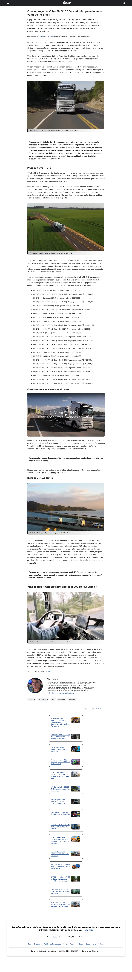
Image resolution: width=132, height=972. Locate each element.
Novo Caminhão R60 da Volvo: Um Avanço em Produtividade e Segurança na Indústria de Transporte (60, 722)
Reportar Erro (88, 709)
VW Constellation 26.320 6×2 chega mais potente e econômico (60, 789)
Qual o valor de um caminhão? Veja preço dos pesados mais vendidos (60, 904)
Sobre (82, 709)
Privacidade (96, 709)
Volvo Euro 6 (61, 699)
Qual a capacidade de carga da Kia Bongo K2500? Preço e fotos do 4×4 (60, 775)
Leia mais (89, 930)
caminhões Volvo (43, 699)
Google (81, 944)
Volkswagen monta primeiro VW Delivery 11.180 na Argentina (58, 801)
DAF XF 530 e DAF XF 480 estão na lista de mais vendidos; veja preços (60, 879)
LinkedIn (71, 693)
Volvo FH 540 (72, 699)
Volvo (48, 671)
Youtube (101, 944)
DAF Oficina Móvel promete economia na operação (59, 749)
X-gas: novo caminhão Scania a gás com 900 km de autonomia (60, 762)
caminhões (32, 699)
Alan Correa (40, 36)
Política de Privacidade (52, 944)
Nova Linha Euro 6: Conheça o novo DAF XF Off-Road (60, 854)
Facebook (73, 944)
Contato (55, 693)
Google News (91, 944)
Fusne (55, 937)
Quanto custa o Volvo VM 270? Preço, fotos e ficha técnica (60, 827)
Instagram (63, 693)
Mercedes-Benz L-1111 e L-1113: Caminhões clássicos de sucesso (60, 891)
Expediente (38, 944)
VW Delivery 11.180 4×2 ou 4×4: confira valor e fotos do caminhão (60, 866)
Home (78, 709)
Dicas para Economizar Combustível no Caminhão (60, 813)
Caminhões (50, 36)
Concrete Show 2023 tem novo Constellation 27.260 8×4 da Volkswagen (60, 737)
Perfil (49, 693)
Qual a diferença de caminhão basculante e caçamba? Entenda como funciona (60, 840)
